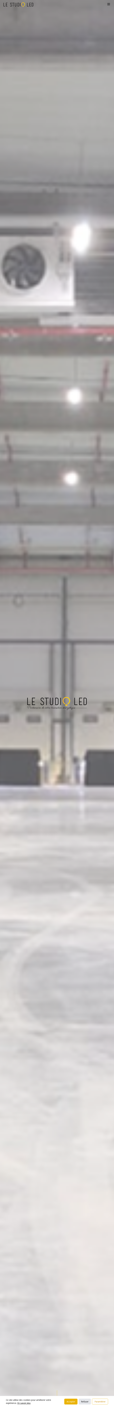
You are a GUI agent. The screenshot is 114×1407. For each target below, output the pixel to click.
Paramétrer (100, 1401)
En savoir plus (24, 1403)
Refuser (84, 1401)
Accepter (71, 1401)
